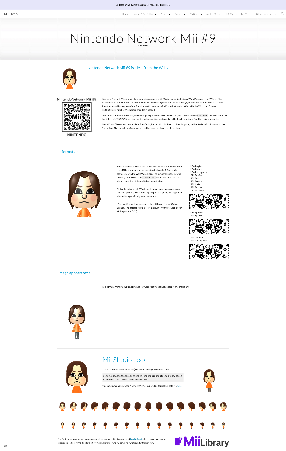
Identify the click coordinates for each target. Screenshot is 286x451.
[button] (282, 13)
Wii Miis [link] (178, 13)
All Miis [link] (164, 13)
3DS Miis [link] (229, 13)
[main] (143, 39)
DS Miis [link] (245, 13)
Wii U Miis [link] (194, 13)
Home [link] (125, 13)
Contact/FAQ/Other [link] (143, 13)
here (179, 386)
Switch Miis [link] (212, 13)
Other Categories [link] (265, 13)
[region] (143, 5)
